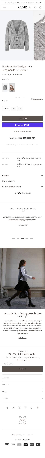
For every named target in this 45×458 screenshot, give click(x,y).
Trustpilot (26, 233)
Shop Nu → (22, 337)
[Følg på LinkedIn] (37, 408)
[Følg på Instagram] (19, 408)
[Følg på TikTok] (31, 408)
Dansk (29, 434)
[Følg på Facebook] (7, 408)
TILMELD (22, 369)
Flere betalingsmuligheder (22, 131)
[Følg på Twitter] (13, 408)
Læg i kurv (22, 118)
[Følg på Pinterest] (25, 408)
